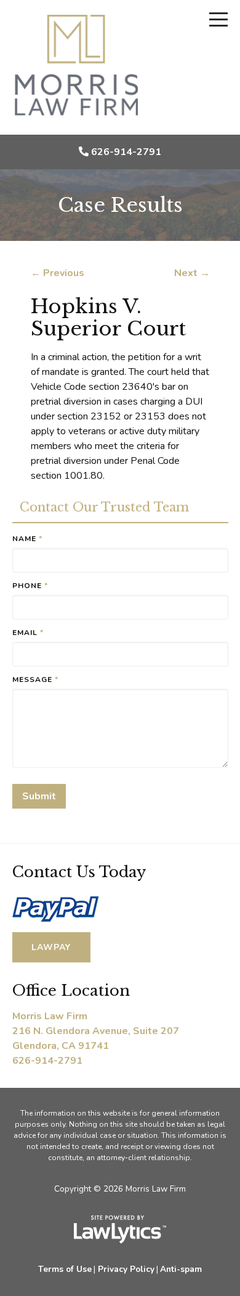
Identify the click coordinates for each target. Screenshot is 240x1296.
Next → (192, 273)
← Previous (57, 273)
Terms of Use (65, 1269)
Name (27, 539)
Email (28, 632)
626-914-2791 (126, 152)
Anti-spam (181, 1269)
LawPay (51, 947)
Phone (30, 586)
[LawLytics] (120, 1229)
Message (35, 679)
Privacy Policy (126, 1269)
